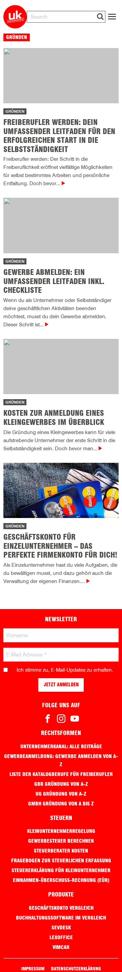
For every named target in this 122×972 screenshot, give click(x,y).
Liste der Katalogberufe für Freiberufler (61, 774)
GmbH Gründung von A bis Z (61, 804)
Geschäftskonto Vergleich (61, 908)
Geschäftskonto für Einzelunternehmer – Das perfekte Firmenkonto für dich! (60, 546)
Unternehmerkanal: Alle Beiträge (61, 746)
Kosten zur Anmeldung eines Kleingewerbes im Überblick (53, 417)
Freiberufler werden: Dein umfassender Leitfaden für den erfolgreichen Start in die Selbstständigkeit (59, 135)
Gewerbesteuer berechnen (61, 841)
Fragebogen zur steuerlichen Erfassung (61, 861)
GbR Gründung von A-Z (61, 784)
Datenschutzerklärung (76, 968)
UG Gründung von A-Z (61, 794)
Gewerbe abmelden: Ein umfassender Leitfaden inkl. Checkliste (53, 281)
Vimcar (61, 947)
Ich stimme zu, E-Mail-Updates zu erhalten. (65, 670)
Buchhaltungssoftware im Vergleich (61, 918)
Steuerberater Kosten (61, 851)
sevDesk (61, 928)
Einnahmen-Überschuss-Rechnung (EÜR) (61, 880)
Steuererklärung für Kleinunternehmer (61, 870)
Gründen (14, 111)
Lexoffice (61, 937)
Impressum (32, 968)
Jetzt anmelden (61, 685)
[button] (100, 17)
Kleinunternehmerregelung (61, 831)
